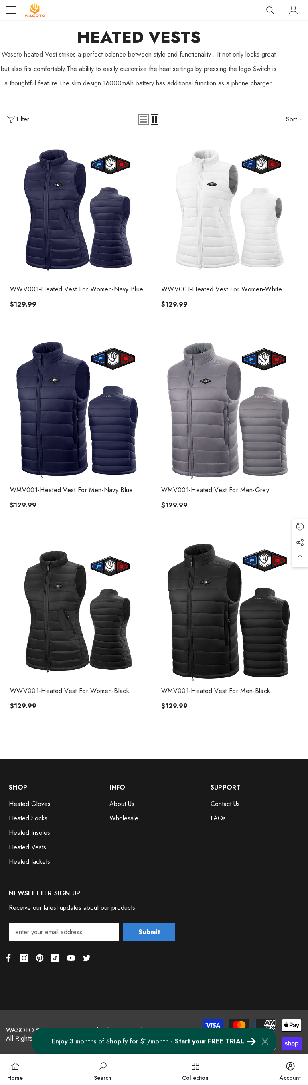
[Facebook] (8, 958)
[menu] (11, 10)
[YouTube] (71, 958)
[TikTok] (55, 958)
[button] (143, 119)
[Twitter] (86, 958)
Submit (149, 932)
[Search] (270, 10)
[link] (102, 1069)
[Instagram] (24, 958)
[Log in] (293, 10)
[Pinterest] (40, 958)
